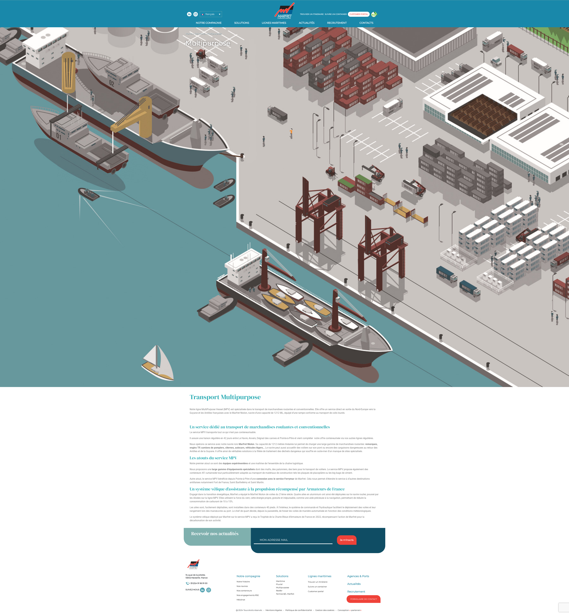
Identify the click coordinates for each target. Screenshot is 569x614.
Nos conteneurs (244, 590)
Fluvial (279, 584)
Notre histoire (243, 581)
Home (189, 33)
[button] (211, 14)
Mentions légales (274, 610)
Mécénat (241, 599)
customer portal (359, 14)
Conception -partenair (350, 610)
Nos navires (242, 586)
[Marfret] (284, 10)
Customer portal (316, 591)
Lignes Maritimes (274, 22)
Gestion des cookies (324, 610)
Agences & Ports (358, 576)
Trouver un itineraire (312, 14)
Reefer (279, 590)
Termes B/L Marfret (285, 594)
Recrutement (337, 22)
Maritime (280, 581)
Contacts (366, 22)
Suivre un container (336, 14)
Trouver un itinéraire (317, 582)
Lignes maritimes (319, 576)
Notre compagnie (209, 22)
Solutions (241, 22)
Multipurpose (282, 587)
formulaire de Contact (363, 599)
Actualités (306, 22)
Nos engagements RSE (248, 595)
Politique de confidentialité (298, 610)
